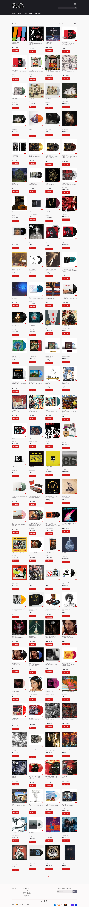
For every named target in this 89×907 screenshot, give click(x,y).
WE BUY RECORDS (29, 13)
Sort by (58, 23)
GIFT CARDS (38, 13)
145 (48, 876)
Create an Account (67, 3)
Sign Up (74, 891)
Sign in (61, 3)
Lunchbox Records (22, 904)
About (20, 13)
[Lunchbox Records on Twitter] (42, 901)
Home (13, 17)
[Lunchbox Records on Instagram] (46, 901)
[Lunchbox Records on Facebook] (44, 901)
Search (13, 890)
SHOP (13, 13)
